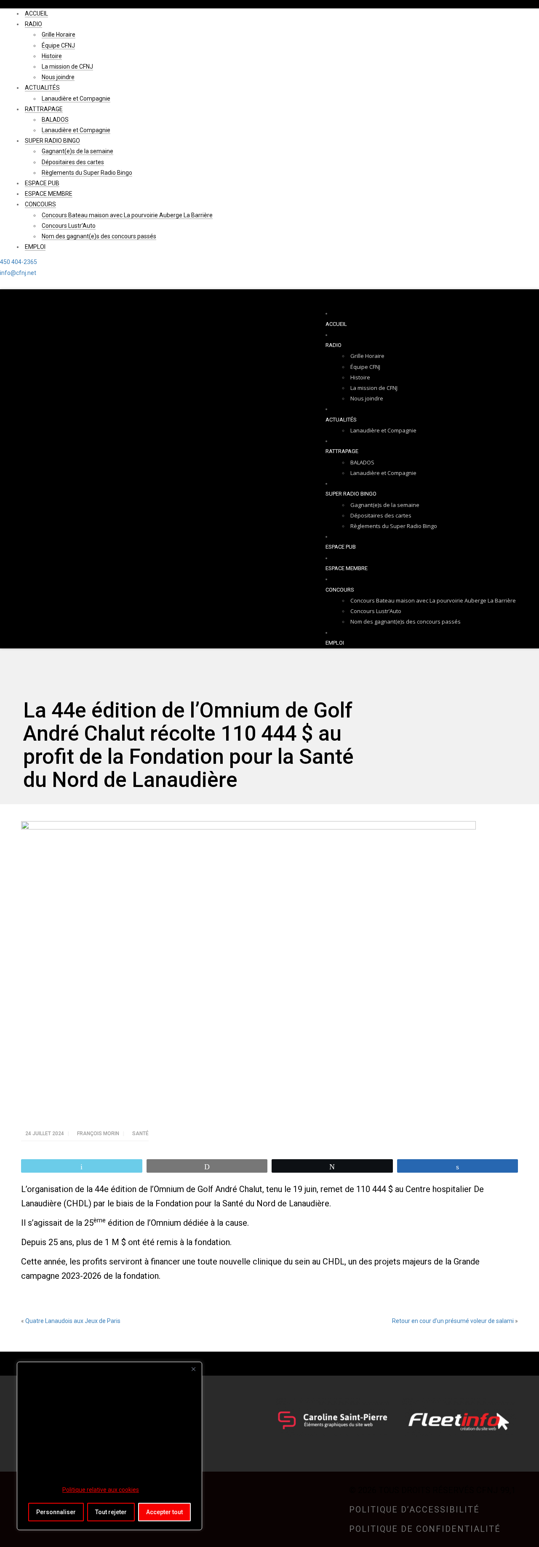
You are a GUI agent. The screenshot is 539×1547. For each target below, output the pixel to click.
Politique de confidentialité (425, 1529)
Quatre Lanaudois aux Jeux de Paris (72, 1321)
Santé (140, 1133)
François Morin (98, 1133)
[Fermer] (193, 1369)
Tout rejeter (111, 1512)
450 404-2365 (18, 262)
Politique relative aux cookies (100, 1489)
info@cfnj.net (18, 272)
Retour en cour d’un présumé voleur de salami (453, 1321)
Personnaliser (56, 1512)
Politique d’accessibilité (414, 1509)
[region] (109, 1446)
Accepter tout (164, 1512)
